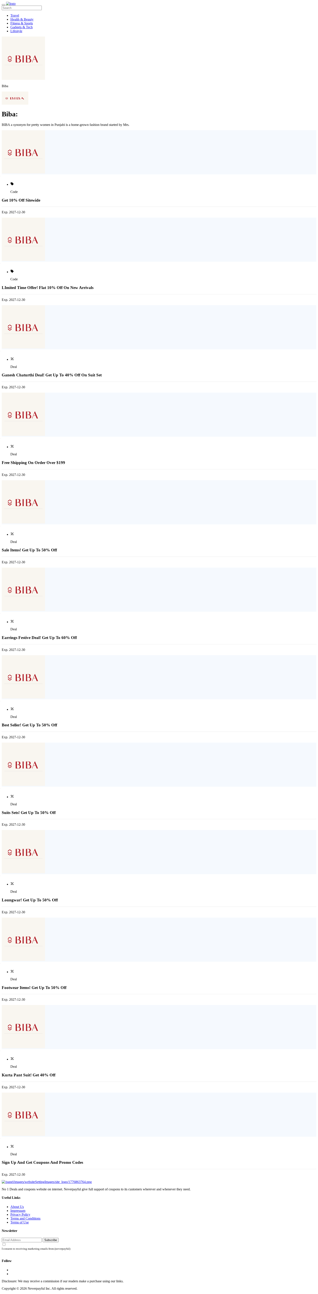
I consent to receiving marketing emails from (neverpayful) (36, 1248)
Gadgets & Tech (21, 27)
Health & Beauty (22, 19)
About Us (17, 1207)
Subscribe (50, 1240)
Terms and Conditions (25, 1218)
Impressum (17, 1210)
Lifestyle (16, 31)
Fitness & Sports (21, 23)
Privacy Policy (20, 1214)
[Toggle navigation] (3, 4)
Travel (14, 15)
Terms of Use (19, 1222)
